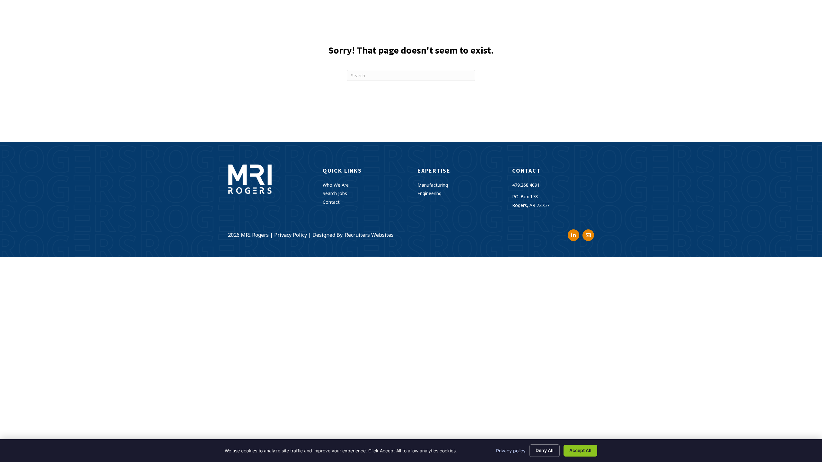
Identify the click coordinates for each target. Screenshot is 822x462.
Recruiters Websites (369, 234)
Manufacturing (432, 185)
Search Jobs (335, 193)
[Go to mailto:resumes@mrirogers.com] (588, 235)
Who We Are (336, 185)
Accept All (580, 450)
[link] (412, 21)
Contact (331, 202)
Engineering (429, 193)
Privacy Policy (290, 234)
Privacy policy (511, 450)
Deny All (545, 450)
